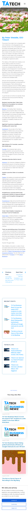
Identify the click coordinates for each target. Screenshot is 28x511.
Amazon (12, 254)
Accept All (14, 500)
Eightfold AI (5, 129)
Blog (22, 402)
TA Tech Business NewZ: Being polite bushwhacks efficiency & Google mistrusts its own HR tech (13, 444)
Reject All (14, 508)
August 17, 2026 (5, 440)
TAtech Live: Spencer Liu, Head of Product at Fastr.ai (17, 359)
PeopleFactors (5, 201)
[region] (14, 498)
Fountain (4, 149)
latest (22, 428)
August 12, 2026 (5, 475)
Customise (14, 504)
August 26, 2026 (5, 414)
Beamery (4, 109)
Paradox (4, 177)
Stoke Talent (5, 216)
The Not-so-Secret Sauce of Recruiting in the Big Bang (17, 333)
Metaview (4, 162)
